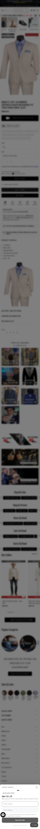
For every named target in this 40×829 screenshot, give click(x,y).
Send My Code (20, 820)
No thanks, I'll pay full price (20, 825)
